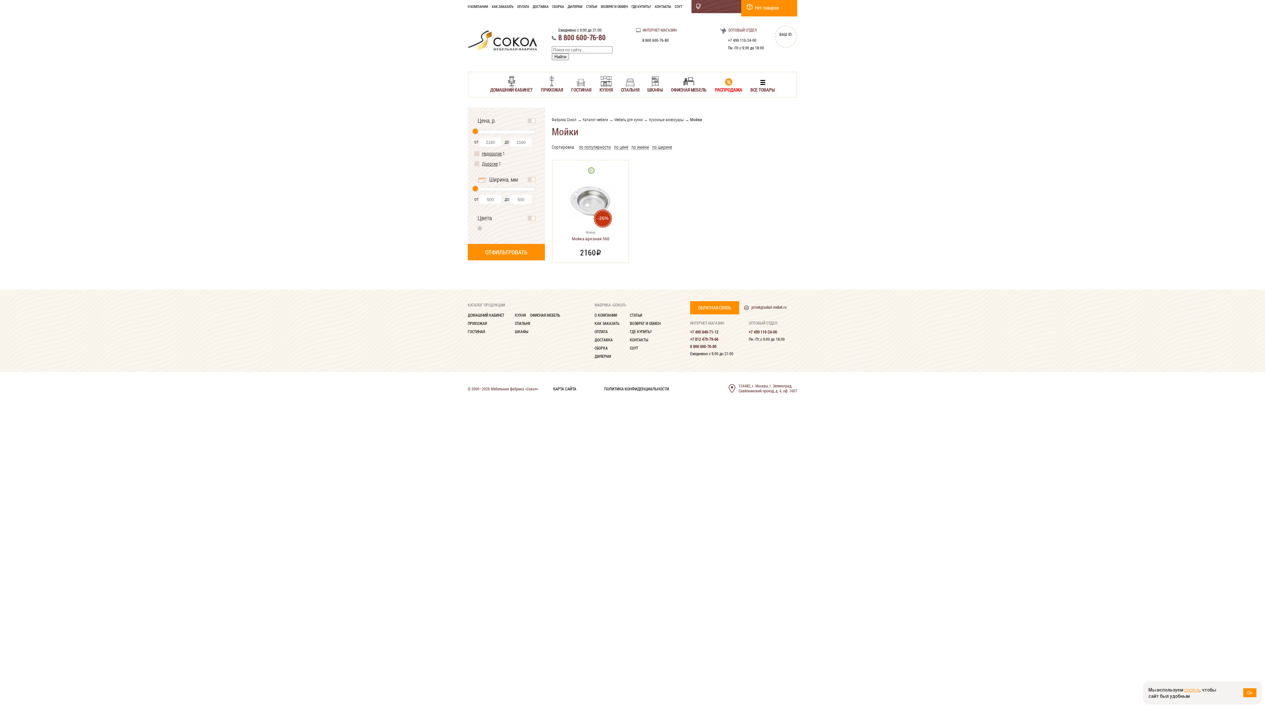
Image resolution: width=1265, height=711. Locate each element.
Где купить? (641, 6)
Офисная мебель (689, 89)
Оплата (523, 6)
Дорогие (490, 164)
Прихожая (552, 89)
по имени (640, 147)
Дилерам (575, 6)
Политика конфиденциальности (636, 388)
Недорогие (492, 153)
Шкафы (655, 89)
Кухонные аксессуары (666, 119)
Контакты (663, 6)
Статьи (591, 6)
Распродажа (728, 89)
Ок (1249, 692)
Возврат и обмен (614, 6)
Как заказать (503, 6)
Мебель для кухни (628, 119)
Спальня (630, 89)
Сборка (558, 6)
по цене (621, 147)
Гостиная (581, 89)
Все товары (762, 89)
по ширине (662, 147)
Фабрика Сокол (564, 119)
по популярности (595, 147)
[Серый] (480, 228)
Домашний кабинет (511, 89)
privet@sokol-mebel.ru (769, 307)
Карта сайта (564, 388)
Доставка (540, 6)
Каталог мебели (595, 119)
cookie (1191, 690)
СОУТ (678, 6)
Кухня (606, 89)
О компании (478, 6)
